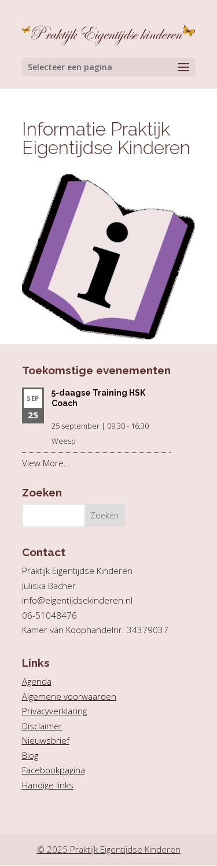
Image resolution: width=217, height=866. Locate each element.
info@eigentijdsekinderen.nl (77, 600)
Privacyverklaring (54, 711)
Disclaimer (42, 726)
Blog (30, 755)
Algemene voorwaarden (69, 696)
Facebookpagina (53, 770)
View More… (46, 463)
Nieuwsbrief (45, 740)
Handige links (47, 785)
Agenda (37, 681)
